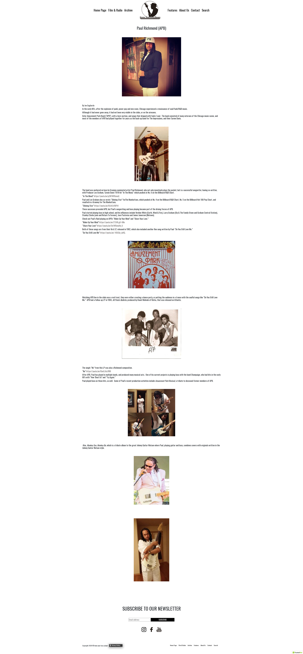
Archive (128, 10)
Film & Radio (115, 10)
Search (205, 10)
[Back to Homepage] (150, 10)
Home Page (100, 10)
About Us (184, 10)
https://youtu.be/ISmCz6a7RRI (98, 371)
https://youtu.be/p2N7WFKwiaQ (106, 196)
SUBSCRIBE (163, 619)
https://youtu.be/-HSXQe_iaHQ (112, 232)
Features (172, 10)
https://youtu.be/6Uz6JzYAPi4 (106, 205)
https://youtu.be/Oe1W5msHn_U (110, 225)
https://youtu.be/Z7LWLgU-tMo (112, 222)
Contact (195, 10)
